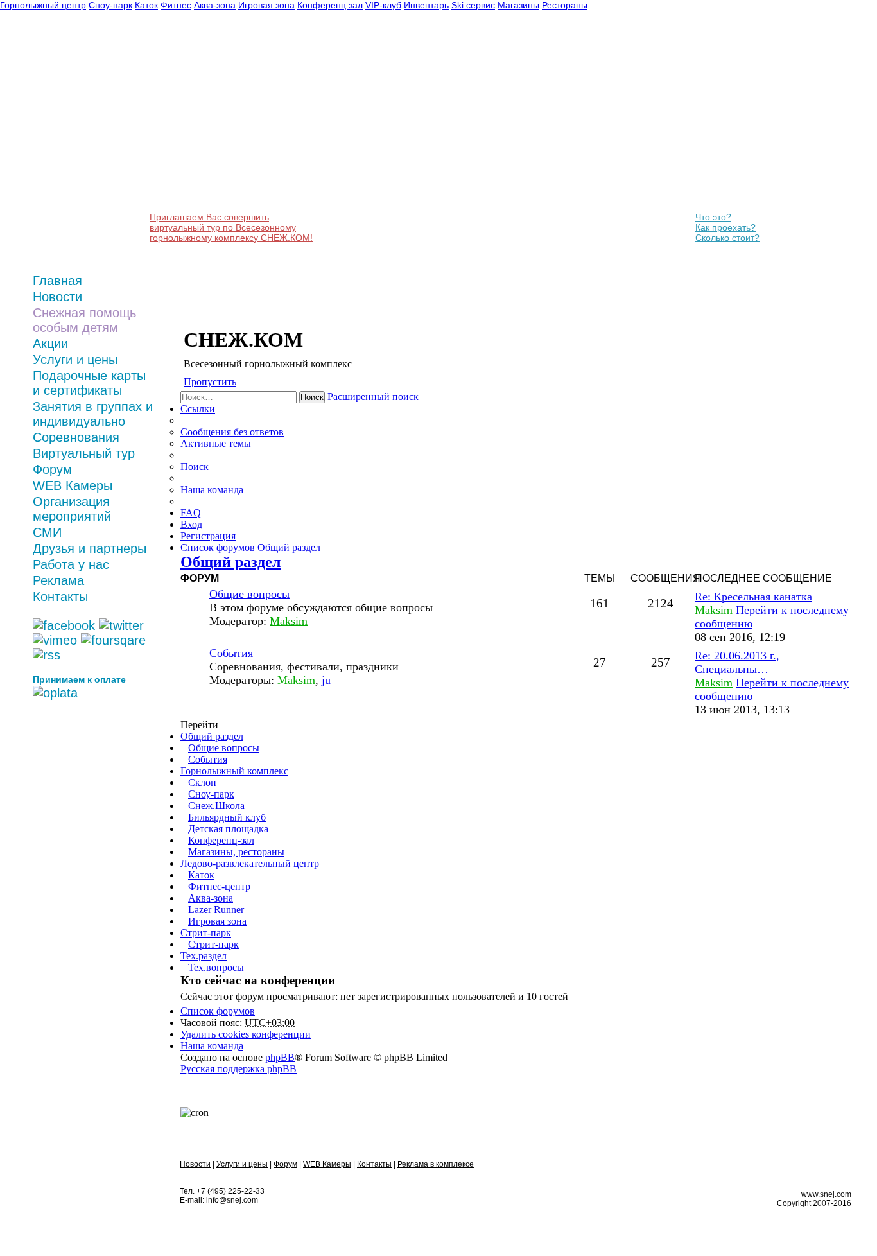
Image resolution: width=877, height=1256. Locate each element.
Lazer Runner (216, 909)
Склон (202, 782)
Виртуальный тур (84, 453)
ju (326, 680)
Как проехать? (725, 227)
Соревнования (76, 437)
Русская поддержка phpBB (238, 1068)
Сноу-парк (211, 794)
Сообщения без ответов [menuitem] (232, 431)
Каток (201, 874)
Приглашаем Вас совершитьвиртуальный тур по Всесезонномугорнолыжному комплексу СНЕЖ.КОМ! (231, 227)
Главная (57, 281)
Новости (57, 297)
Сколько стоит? (727, 237)
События (231, 653)
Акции (50, 343)
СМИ (47, 532)
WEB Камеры (72, 485)
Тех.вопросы (216, 967)
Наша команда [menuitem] (211, 489)
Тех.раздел (203, 955)
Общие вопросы (249, 594)
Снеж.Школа (216, 805)
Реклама (58, 580)
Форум (52, 469)
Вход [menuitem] (191, 524)
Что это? (713, 217)
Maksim (289, 621)
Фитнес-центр (219, 886)
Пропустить (210, 381)
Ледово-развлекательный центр (249, 863)
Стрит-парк (205, 932)
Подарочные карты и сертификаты (89, 383)
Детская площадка (228, 828)
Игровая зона (217, 921)
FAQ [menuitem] (190, 512)
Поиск (312, 397)
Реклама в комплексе (435, 1164)
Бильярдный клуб (227, 817)
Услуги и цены (75, 360)
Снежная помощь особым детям (84, 320)
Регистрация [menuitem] (208, 535)
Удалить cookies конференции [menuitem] (245, 1034)
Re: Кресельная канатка (753, 596)
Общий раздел (230, 562)
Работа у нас (71, 564)
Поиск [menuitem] (194, 466)
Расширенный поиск (373, 396)
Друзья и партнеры (89, 548)
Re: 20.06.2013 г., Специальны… (737, 662)
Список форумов (217, 1011)
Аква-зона (210, 898)
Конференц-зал (221, 840)
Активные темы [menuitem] (215, 443)
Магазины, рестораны (236, 851)
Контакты (60, 596)
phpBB (280, 1057)
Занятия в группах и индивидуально (93, 413)
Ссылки (197, 408)
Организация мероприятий (72, 508)
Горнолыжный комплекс (234, 770)
